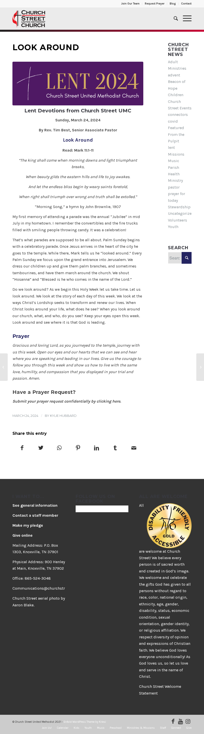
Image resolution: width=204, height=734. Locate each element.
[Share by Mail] (134, 448)
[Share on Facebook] (22, 448)
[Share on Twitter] (41, 448)
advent (174, 75)
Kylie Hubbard (63, 416)
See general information (34, 505)
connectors (178, 114)
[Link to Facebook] (173, 721)
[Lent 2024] (77, 83)
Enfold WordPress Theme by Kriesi (85, 722)
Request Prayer (154, 3)
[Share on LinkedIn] (96, 448)
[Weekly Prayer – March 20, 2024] (4, 367)
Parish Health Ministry (175, 174)
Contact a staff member (35, 515)
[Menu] (185, 18)
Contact (186, 3)
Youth (173, 226)
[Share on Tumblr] (115, 448)
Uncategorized (181, 213)
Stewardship (179, 207)
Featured (176, 127)
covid (173, 121)
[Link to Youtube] (180, 721)
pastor (174, 187)
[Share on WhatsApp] (59, 448)
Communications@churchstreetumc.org (49, 588)
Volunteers (177, 220)
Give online (22, 535)
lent (171, 147)
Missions (176, 154)
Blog (173, 3)
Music (173, 160)
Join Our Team (130, 3)
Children (175, 94)
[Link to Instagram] (188, 721)
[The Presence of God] (200, 367)
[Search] (173, 18)
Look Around (45, 47)
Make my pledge (27, 525)
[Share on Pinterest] (78, 448)
